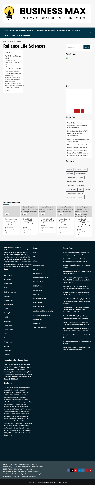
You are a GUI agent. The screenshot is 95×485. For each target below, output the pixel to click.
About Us (9, 264)
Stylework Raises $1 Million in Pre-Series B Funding (78, 140)
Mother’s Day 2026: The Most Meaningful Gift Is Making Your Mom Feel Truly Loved (76, 287)
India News (22, 30)
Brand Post (70, 166)
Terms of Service (19, 432)
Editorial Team (37, 290)
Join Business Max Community (43, 311)
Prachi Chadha (9, 227)
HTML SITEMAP (38, 307)
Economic (70, 173)
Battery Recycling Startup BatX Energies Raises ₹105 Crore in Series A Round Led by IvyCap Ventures (78, 153)
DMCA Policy (37, 286)
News (6, 30)
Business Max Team (10, 61)
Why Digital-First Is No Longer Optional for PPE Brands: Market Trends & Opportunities (77, 294)
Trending (7, 52)
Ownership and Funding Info (42, 315)
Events (81, 177)
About (13, 36)
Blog (34, 257)
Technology (51, 30)
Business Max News (80, 170)
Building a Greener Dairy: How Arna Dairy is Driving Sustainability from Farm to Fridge (77, 323)
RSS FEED (36, 323)
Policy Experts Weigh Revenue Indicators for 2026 (77, 336)
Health (80, 181)
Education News (42, 30)
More (6, 36)
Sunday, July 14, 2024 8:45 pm (13, 62)
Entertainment (75, 30)
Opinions (87, 189)
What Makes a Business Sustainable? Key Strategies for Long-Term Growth (77, 125)
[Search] (91, 33)
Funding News (71, 181)
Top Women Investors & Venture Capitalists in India (77, 342)
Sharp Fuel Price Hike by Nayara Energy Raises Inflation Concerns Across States (75, 317)
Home (35, 252)
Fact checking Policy (39, 298)
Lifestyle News (71, 189)
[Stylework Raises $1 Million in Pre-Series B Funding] (47, 211)
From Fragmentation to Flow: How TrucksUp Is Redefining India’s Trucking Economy (77, 330)
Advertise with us (39, 265)
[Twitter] (78, 111)
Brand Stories (81, 166)
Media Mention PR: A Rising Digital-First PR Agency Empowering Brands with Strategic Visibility (76, 301)
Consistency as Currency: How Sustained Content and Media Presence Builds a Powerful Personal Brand (76, 310)
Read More (7, 90)
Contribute (26, 36)
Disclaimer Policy (38, 282)
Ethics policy (37, 294)
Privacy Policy (37, 319)
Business (30, 30)
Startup (80, 193)
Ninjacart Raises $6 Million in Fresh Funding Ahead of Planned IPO (78, 146)
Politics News (71, 193)
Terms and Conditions (40, 327)
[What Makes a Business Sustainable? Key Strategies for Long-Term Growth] (11, 211)
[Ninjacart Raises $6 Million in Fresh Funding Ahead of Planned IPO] (65, 211)
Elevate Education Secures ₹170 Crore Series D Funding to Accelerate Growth (77, 133)
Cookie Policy (37, 273)
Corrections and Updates (41, 277)
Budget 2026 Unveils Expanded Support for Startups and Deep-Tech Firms (76, 348)
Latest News (14, 30)
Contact (19, 36)
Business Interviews (63, 30)
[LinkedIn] (82, 111)
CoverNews (53, 482)
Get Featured (37, 302)
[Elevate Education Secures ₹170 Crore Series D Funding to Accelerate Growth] (29, 211)
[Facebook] (75, 111)
